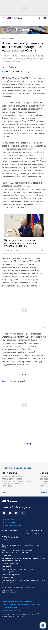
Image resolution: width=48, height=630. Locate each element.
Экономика (24, 29)
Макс (7, 71)
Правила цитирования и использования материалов (21, 599)
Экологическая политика (11, 610)
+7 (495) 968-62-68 (35, 531)
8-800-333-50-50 (10, 538)
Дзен (17, 71)
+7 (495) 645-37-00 (10, 530)
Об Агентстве (8, 519)
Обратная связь (9, 522)
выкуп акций (19, 381)
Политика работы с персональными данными (18, 602)
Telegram (28, 71)
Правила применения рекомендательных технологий (21, 604)
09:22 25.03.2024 (8, 38)
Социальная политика (10, 607)
